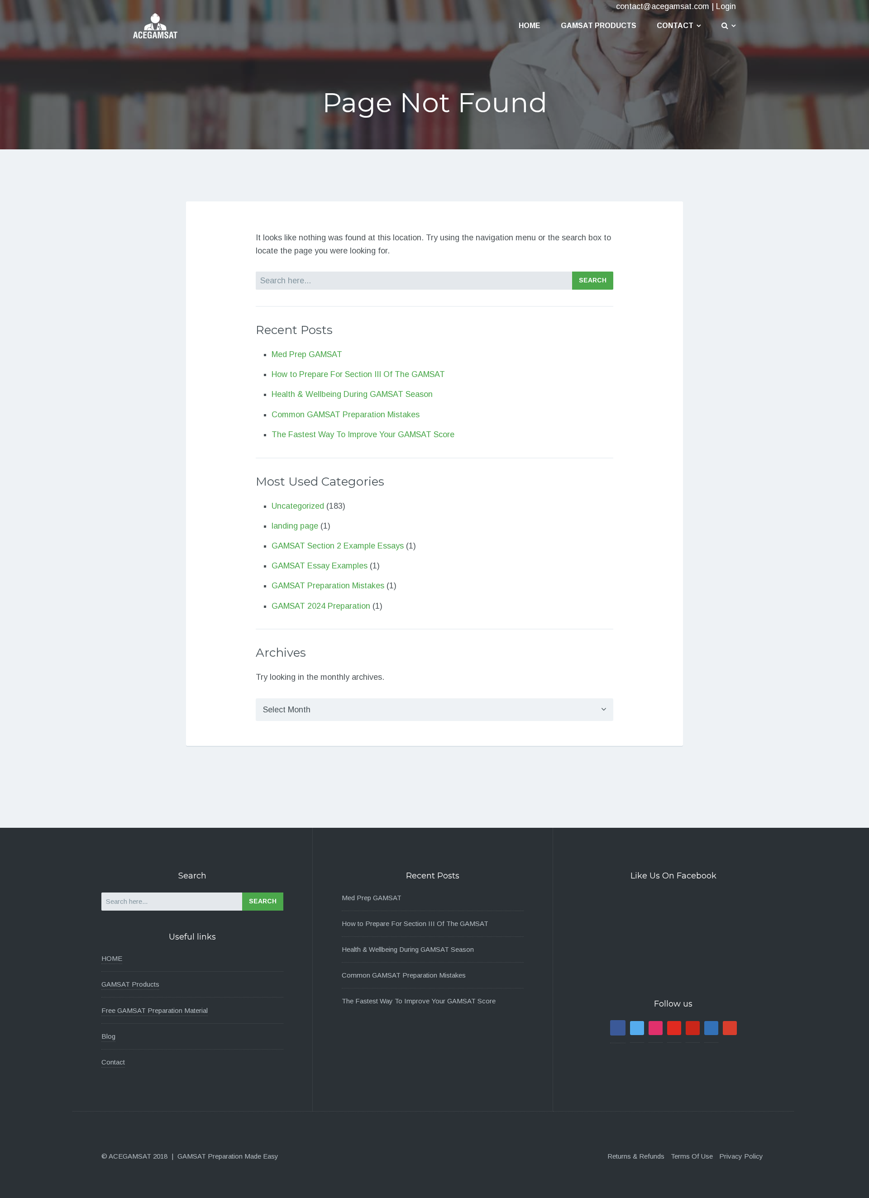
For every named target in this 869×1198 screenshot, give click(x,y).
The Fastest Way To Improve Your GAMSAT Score (363, 434)
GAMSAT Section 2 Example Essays (338, 545)
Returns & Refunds (635, 1156)
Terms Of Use (692, 1156)
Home (529, 25)
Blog (108, 1036)
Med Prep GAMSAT (307, 354)
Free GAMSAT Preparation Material (154, 1010)
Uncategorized (298, 506)
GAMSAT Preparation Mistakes (328, 585)
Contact (675, 25)
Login (726, 6)
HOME (111, 958)
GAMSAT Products (598, 25)
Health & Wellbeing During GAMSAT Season (352, 394)
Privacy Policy (741, 1156)
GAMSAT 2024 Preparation (321, 606)
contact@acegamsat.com (662, 6)
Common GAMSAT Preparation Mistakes (346, 414)
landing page (295, 525)
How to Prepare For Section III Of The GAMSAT (358, 374)
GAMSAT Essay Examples (320, 565)
